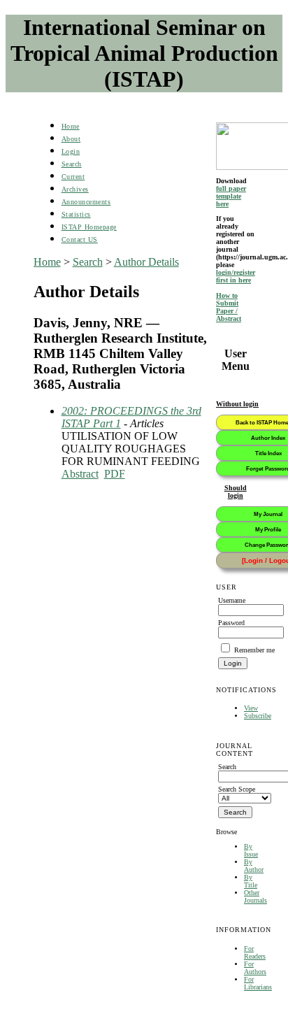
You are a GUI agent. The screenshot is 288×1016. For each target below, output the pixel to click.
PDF (114, 474)
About (71, 139)
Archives (75, 189)
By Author (254, 865)
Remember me (254, 650)
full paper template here (231, 196)
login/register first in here (235, 276)
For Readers (255, 952)
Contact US (80, 239)
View (251, 708)
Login (71, 151)
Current (73, 176)
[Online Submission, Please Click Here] (235, 146)
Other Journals (255, 896)
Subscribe (257, 716)
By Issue (251, 850)
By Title (250, 881)
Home (71, 126)
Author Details (146, 262)
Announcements (86, 202)
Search (72, 164)
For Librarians (258, 983)
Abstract (80, 474)
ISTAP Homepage (89, 227)
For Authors (255, 967)
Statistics (76, 214)
